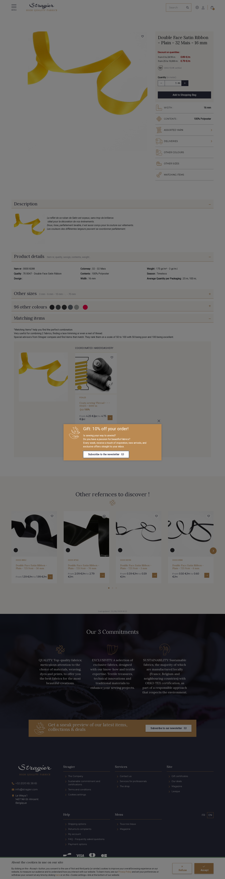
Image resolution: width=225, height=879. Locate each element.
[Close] (158, 420)
